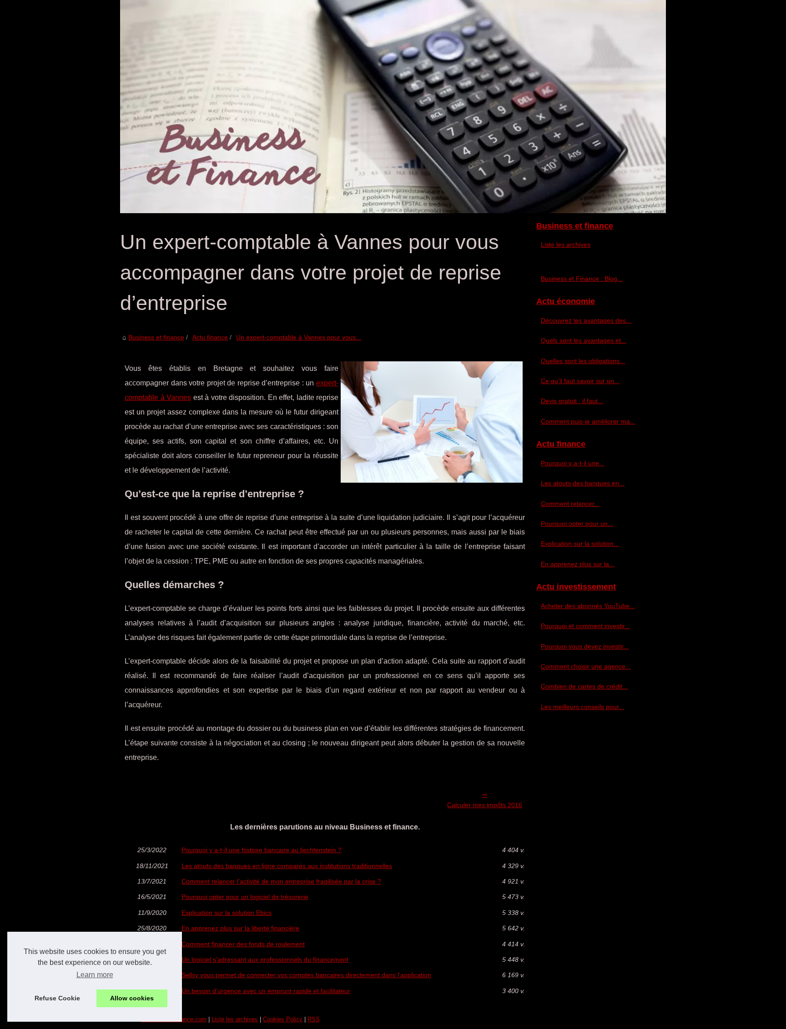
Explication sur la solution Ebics (226, 912)
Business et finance (156, 337)
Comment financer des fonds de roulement (243, 944)
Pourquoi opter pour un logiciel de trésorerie (244, 897)
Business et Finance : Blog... (582, 278)
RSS (313, 1019)
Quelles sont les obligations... (583, 361)
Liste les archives (565, 244)
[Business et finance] (393, 106)
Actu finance (210, 337)
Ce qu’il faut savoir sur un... (580, 381)
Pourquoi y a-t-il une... (573, 463)
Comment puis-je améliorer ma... (588, 421)
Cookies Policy (282, 1019)
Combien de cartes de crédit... (584, 686)
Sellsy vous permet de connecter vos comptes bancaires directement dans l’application (306, 975)
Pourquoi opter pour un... (577, 523)
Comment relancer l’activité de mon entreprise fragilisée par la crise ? (281, 881)
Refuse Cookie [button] (57, 998)
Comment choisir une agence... (586, 666)
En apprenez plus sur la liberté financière (240, 928)
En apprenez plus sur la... (578, 564)
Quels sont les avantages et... (583, 340)
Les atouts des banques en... (583, 483)
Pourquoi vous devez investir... (585, 646)
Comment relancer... (570, 503)
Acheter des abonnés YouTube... (588, 605)
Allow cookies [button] (132, 998)
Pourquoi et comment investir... (585, 625)
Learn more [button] (94, 975)
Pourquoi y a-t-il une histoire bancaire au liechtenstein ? (261, 850)
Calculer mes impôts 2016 (484, 805)
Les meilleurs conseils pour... (582, 706)
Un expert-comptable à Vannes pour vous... (298, 337)
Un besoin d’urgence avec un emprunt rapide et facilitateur (265, 991)
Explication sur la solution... (580, 543)
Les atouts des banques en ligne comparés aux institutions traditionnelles (286, 866)
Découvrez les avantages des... (586, 320)
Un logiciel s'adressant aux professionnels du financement (264, 959)
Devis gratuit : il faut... (572, 401)
